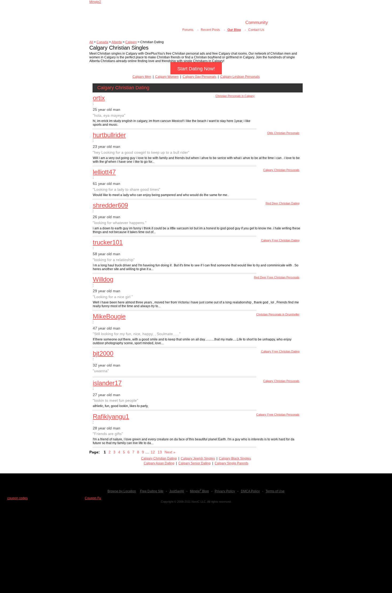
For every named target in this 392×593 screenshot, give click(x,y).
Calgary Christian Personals (281, 170)
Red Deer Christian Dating (282, 203)
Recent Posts (210, 30)
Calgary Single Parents (231, 463)
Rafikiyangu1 (111, 416)
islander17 (107, 383)
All (91, 42)
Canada (102, 42)
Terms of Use (275, 491)
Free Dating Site (151, 491)
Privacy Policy (225, 491)
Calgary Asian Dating (159, 463)
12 (153, 452)
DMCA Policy (250, 491)
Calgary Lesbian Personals (240, 77)
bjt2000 (103, 353)
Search (230, 22)
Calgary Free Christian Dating (280, 240)
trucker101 (108, 242)
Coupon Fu (93, 498)
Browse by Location (121, 491)
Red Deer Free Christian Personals (276, 277)
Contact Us (256, 30)
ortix (99, 97)
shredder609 (110, 205)
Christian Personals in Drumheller (277, 314)
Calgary (131, 42)
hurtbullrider (109, 135)
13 (160, 452)
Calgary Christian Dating (159, 458)
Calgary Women (167, 77)
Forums (187, 30)
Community (256, 22)
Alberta (116, 42)
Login (209, 22)
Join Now (187, 22)
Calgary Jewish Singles (198, 458)
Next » (170, 452)
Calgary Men (142, 77)
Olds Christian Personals (283, 133)
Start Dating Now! (196, 68)
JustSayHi (176, 491)
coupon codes (17, 498)
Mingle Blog (199, 491)
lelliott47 (104, 172)
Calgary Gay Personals (199, 77)
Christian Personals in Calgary (235, 96)
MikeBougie (109, 316)
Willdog (103, 279)
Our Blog (234, 30)
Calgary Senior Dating (194, 463)
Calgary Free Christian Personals (277, 414)
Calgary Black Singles (235, 458)
